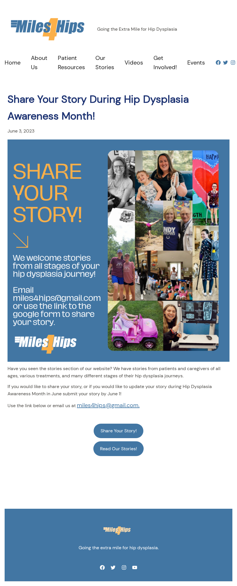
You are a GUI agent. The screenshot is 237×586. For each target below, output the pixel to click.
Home (13, 62)
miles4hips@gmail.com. (108, 405)
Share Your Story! (119, 431)
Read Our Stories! (118, 449)
